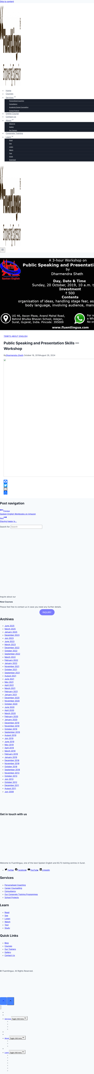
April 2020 (9, 710)
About (7, 1038)
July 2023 (9, 638)
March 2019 (10, 751)
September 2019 (12, 732)
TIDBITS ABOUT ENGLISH (16, 336)
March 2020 (10, 713)
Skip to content (7, 1)
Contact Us (11, 117)
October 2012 (11, 782)
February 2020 (11, 716)
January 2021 (11, 694)
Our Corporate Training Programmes (21, 894)
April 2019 (9, 748)
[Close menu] (0, 1007)
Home (8, 90)
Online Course (12, 113)
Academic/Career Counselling (18, 107)
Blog (7, 943)
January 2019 (11, 757)
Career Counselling (13, 888)
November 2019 (12, 726)
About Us (12, 124)
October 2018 (11, 766)
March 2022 (10, 657)
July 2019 (9, 738)
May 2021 (9, 682)
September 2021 (12, 673)
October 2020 (11, 704)
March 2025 (10, 629)
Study (11, 156)
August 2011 (10, 788)
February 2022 (11, 660)
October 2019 (11, 729)
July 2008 (9, 792)
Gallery (11, 127)
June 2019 (9, 741)
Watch (11, 150)
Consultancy (13, 104)
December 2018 (12, 760)
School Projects (14, 110)
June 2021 (9, 679)
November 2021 (12, 666)
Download (12, 160)
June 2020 (9, 707)
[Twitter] (47, 485)
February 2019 (11, 754)
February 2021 (11, 691)
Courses (9, 94)
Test (10, 153)
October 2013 (11, 776)
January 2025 (11, 632)
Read (10, 140)
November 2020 (12, 701)
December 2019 (12, 723)
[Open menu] (2, 249)
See (10, 143)
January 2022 (11, 663)
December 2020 (12, 698)
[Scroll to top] (3, 1001)
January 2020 (11, 719)
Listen (11, 147)
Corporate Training (14, 133)
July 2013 (9, 779)
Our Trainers (13, 130)
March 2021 (10, 688)
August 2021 (10, 676)
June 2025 (9, 626)
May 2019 (9, 745)
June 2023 (9, 641)
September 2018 (12, 770)
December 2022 (12, 647)
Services (8, 1019)
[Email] (47, 489)
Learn (7, 1053)
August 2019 (10, 735)
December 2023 (12, 635)
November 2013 (12, 773)
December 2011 (12, 785)
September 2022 (12, 654)
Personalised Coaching (16, 101)
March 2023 (10, 644)
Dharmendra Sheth (14, 355)
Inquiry (47, 612)
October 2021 (11, 669)
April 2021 (9, 685)
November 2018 (12, 763)
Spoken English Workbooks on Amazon (18, 512)
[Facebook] (47, 481)
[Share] (47, 493)
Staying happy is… (8, 519)
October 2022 (11, 651)
